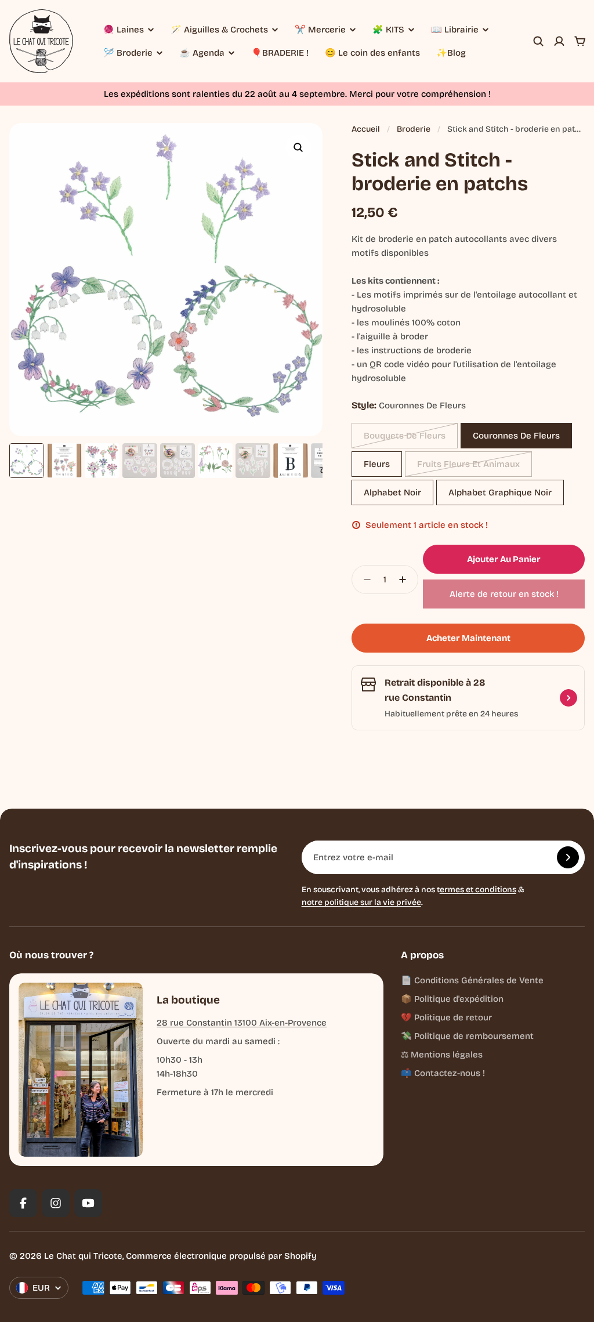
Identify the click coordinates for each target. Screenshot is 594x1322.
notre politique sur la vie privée (361, 902)
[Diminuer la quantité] (364, 579)
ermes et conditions (478, 889)
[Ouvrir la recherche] (538, 41)
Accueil (366, 129)
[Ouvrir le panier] (580, 41)
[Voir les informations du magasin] (568, 698)
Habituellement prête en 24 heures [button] (451, 714)
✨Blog (451, 53)
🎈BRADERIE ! (280, 53)
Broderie (413, 129)
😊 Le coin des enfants (372, 53)
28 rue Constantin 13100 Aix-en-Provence (242, 1022)
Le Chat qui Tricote (83, 1256)
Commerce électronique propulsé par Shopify (221, 1256)
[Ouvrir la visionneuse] (298, 147)
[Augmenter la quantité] (406, 579)
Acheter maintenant (468, 638)
